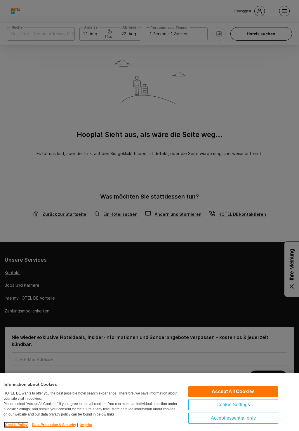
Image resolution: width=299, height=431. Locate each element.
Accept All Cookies (233, 391)
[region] (149, 402)
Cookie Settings (233, 404)
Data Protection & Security (54, 425)
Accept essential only (233, 418)
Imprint (86, 425)
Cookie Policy (16, 425)
